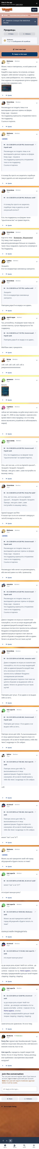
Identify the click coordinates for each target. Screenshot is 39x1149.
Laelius (9, 261)
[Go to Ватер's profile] (3, 360)
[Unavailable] (6, 86)
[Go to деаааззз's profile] (3, 380)
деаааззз (10, 379)
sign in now (12, 1078)
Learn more (4, 3)
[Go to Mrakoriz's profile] (3, 1036)
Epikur (9, 754)
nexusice (10, 584)
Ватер (9, 359)
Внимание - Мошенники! (23, 238)
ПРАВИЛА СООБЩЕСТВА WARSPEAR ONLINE (16, 22)
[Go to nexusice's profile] (3, 585)
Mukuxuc (10, 39)
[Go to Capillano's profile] (3, 407)
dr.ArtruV (10, 804)
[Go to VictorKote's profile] (3, 103)
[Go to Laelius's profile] (3, 261)
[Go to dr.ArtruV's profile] (3, 805)
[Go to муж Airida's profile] (3, 441)
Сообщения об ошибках (21, 41)
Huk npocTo (11, 710)
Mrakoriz (10, 1036)
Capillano (10, 407)
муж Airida (10, 441)
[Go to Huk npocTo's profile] (3, 710)
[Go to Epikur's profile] (3, 755)
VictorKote (10, 102)
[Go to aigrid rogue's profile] (3, 318)
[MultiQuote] (3, 95)
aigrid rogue (11, 317)
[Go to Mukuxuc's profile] (5, 40)
